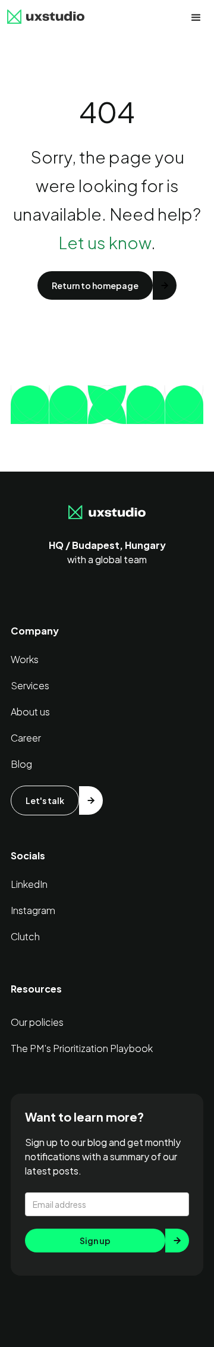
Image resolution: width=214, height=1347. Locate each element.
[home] (45, 18)
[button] (196, 18)
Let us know (104, 242)
